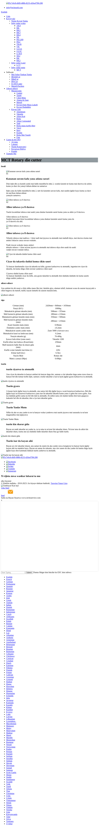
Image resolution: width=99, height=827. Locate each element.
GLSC (19, 51)
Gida (8, 16)
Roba (18, 119)
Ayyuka (14, 142)
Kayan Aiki (16, 109)
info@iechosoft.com (14, 7)
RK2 (18, 60)
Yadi (18, 123)
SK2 (18, 56)
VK (18, 47)
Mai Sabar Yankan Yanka (21, 74)
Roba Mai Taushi (23, 135)
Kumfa (19, 133)
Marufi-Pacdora (17, 86)
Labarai (14, 144)
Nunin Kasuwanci (18, 147)
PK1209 (19, 40)
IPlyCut (14, 81)
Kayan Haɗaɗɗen (23, 107)
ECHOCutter (16, 84)
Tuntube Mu (11, 154)
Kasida (14, 151)
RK (17, 58)
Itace (18, 130)
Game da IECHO (13, 140)
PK (17, 37)
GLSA (19, 49)
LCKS (19, 53)
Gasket (19, 93)
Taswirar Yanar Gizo (59, 483)
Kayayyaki (10, 19)
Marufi (19, 102)
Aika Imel (5, 488)
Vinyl (18, 128)
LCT (18, 65)
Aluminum (20, 112)
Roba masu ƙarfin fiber (25, 126)
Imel (3, 495)
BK (17, 28)
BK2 (18, 30)
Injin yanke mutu (18, 67)
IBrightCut (15, 77)
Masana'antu (16, 91)
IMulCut (14, 79)
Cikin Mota (21, 98)
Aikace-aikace (12, 88)
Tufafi (18, 95)
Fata (18, 137)
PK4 (18, 42)
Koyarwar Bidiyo (18, 149)
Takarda (19, 114)
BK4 (18, 35)
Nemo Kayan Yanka (19, 21)
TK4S (19, 44)
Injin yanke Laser (18, 63)
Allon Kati (20, 116)
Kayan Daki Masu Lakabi (27, 105)
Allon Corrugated (23, 121)
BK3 (18, 33)
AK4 (18, 26)
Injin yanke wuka (18, 23)
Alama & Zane (22, 100)
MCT (18, 70)
